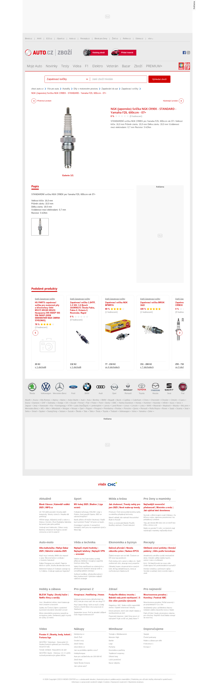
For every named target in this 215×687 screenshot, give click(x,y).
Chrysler (165, 400)
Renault (128, 393)
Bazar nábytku (114, 663)
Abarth (28, 400)
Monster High (114, 637)
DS (67, 403)
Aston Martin (73, 400)
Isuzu (172, 403)
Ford (73, 393)
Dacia (27, 403)
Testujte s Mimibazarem (118, 634)
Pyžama (112, 647)
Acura (35, 400)
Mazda (155, 393)
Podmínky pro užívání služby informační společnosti (151, 679)
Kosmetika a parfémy (117, 650)
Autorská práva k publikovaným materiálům (113, 679)
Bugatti (111, 400)
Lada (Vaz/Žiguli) (81, 406)
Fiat (182, 393)
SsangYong (52, 411)
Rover (164, 408)
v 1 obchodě (40, 367)
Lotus (142, 406)
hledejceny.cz (79, 634)
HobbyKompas (79, 653)
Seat (169, 393)
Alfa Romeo (45, 400)
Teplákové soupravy (116, 653)
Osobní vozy (79, 641)
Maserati (157, 406)
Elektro (97, 66)
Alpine (63, 400)
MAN (149, 406)
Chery (146, 400)
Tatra (91, 411)
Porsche (127, 408)
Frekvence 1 (148, 644)
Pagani (89, 408)
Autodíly (66, 89)
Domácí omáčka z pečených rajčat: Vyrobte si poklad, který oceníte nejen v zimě (159, 571)
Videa (77, 66)
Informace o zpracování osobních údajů (87, 682)
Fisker (94, 403)
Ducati (73, 403)
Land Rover (117, 406)
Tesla (98, 411)
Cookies (106, 682)
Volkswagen (46, 393)
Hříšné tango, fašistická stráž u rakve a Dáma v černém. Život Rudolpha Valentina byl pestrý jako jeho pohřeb (55, 522)
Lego (111, 644)
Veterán (112, 66)
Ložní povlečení (115, 660)
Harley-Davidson (126, 403)
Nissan (74, 408)
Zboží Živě (78, 637)
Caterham (137, 400)
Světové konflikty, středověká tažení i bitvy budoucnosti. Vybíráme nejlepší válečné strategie (88, 576)
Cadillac (126, 400)
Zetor (150, 411)
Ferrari (81, 403)
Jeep (35, 406)
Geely (107, 403)
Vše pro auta (53, 89)
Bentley (96, 400)
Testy (65, 66)
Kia (51, 406)
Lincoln (134, 406)
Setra (27, 411)
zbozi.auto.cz (37, 89)
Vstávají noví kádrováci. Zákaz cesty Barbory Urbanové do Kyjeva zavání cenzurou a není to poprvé (53, 529)
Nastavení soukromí (119, 682)
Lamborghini (96, 406)
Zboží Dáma (78, 644)
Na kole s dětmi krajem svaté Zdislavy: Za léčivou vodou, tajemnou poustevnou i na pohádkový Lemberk (160, 517)
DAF (43, 403)
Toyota (141, 393)
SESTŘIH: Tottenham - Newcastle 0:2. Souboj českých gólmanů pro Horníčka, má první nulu (54, 644)
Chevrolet (155, 400)
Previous (35, 332)
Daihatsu (51, 403)
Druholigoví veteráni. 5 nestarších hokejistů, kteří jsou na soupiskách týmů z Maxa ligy (90, 527)
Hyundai (156, 403)
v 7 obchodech (147, 367)
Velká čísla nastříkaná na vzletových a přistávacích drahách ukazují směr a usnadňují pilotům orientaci (88, 568)
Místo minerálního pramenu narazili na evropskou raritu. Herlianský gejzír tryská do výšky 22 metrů (55, 615)
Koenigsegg (60, 406)
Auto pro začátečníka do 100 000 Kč (88, 656)
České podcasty (150, 637)
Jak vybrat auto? (80, 666)
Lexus (126, 406)
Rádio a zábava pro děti (153, 641)
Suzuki (71, 411)
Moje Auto (34, 66)
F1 (87, 66)
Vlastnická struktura (135, 682)
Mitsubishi (56, 408)
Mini (48, 408)
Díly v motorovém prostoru (86, 89)
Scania (179, 408)
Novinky (51, 66)
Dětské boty (113, 656)
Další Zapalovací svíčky (45, 299)
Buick (118, 400)
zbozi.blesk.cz (79, 647)
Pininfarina (108, 408)
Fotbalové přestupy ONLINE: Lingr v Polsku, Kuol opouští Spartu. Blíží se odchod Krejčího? (88, 514)
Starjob (146, 634)
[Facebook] (184, 52)
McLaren (185, 406)
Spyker (42, 411)
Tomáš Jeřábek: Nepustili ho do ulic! (53, 650)
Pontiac (118, 408)
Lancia (107, 406)
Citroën (174, 400)
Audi (101, 393)
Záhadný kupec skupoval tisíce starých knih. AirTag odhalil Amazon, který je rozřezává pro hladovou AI (124, 568)
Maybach (167, 406)
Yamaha (142, 411)
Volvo (134, 411)
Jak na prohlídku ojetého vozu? (86, 650)
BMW (87, 393)
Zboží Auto (78, 660)
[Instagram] (188, 52)
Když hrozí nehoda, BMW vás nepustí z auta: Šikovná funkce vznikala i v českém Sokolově (53, 558)
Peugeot (98, 408)
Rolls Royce (155, 408)
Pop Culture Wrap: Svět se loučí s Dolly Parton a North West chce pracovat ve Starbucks (89, 607)
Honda (138, 403)
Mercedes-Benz (59, 393)
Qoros (135, 408)
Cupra (182, 400)
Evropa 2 (147, 647)
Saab (172, 408)
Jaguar (28, 406)
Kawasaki (44, 406)
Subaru (62, 411)
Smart (34, 411)
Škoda (32, 393)
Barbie (111, 641)
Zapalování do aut (110, 89)
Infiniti (165, 403)
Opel (114, 393)
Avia (89, 400)
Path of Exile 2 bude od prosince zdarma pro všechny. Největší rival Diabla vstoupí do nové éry (159, 615)
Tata (85, 411)
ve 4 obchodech (112, 367)
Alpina (55, 400)
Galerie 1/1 (68, 175)
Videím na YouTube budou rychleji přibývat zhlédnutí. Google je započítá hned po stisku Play (88, 561)
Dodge (60, 403)
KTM (70, 406)
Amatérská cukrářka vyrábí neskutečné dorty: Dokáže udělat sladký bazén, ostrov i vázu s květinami (159, 558)
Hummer (147, 403)
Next (179, 333)
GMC (114, 403)
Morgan (66, 408)
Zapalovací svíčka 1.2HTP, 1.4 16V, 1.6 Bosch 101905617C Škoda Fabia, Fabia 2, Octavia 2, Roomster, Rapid (82, 307)
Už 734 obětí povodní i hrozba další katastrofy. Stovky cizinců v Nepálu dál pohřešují (54, 514)
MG (42, 408)
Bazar (126, 66)
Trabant (113, 411)
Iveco (179, 403)
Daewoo (36, 403)
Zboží (138, 66)
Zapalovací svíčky (130, 89)
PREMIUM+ (154, 66)
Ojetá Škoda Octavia (82, 663)
